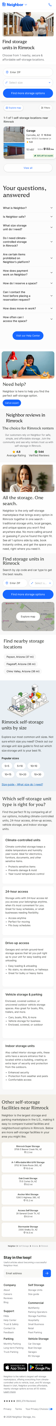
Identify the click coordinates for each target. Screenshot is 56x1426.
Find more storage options (28, 93)
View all (28, 167)
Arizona (35, 1246)
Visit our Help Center (28, 335)
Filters (47, 107)
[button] (28, 82)
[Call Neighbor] (50, 4)
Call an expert (12, 403)
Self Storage (24, 1246)
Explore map (15, 107)
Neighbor (12, 1246)
